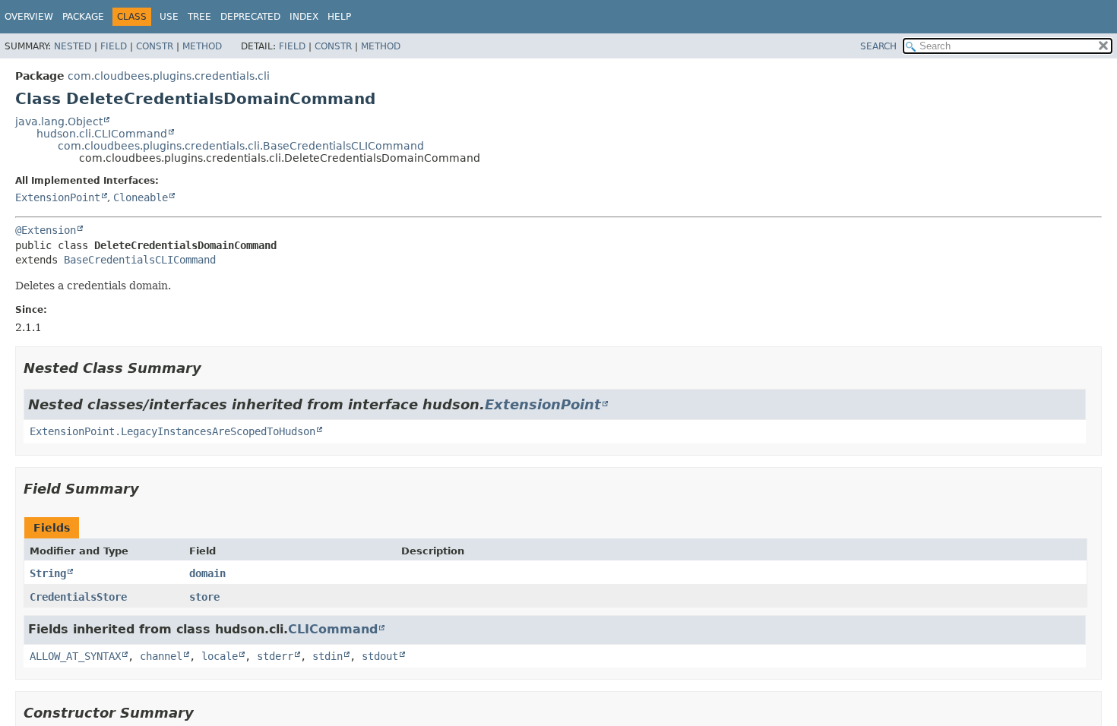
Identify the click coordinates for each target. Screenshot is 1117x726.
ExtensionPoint (57, 197)
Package (83, 16)
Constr (154, 46)
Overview (29, 16)
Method (202, 46)
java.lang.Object (59, 121)
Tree (199, 16)
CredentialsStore (78, 597)
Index (304, 16)
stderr (275, 656)
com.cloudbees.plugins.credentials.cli (169, 76)
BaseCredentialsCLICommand (140, 260)
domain (207, 573)
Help (339, 16)
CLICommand (333, 629)
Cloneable (140, 197)
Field (113, 46)
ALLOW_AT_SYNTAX (75, 656)
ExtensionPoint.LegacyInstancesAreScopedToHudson (172, 431)
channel (161, 656)
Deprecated (250, 16)
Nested (72, 46)
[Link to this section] (212, 368)
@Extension (45, 230)
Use (169, 16)
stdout (380, 656)
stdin (327, 656)
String (48, 573)
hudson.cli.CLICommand (101, 134)
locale (219, 656)
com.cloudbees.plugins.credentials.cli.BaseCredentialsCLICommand (241, 146)
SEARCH (878, 46)
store (204, 597)
